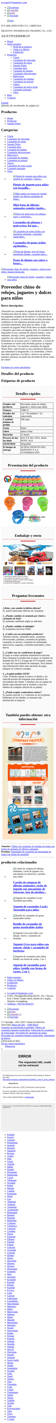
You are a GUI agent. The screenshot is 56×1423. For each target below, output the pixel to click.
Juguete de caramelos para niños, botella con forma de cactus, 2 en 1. (29, 968)
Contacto (11, 98)
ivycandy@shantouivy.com (14, 2)
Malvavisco (18, 76)
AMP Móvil (32, 1025)
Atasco (16, 84)
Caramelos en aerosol (23, 81)
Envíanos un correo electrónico (15, 367)
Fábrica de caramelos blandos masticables (23, 1028)
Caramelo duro (20, 68)
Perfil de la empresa (22, 46)
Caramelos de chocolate (24, 60)
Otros (15, 92)
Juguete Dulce (20, 65)
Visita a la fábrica (21, 49)
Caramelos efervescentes (24, 73)
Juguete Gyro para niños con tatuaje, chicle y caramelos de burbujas (31, 947)
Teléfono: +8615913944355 (20, 1004)
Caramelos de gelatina (23, 79)
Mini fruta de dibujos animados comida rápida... (29, 206)
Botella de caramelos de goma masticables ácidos (28, 925)
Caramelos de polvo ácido (25, 87)
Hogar (10, 41)
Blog (9, 95)
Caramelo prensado (22, 89)
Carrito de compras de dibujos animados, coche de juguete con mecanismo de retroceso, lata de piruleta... (30, 887)
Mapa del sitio (18, 1025)
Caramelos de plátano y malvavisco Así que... (27, 224)
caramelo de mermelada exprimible (17, 1027)
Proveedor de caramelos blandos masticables (22, 1035)
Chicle (16, 57)
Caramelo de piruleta (23, 71)
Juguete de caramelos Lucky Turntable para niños (30, 908)
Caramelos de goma (22, 63)
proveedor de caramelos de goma (31, 1033)
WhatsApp (10, 1046)
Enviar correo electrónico (13, 1043)
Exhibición (18, 52)
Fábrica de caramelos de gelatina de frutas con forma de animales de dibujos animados (28, 847)
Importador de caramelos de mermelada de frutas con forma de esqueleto (26, 853)
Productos (12, 55)
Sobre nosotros (14, 44)
